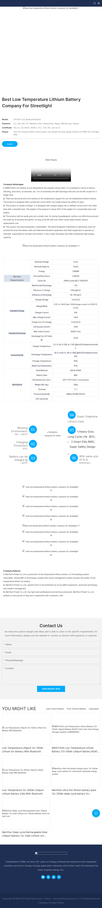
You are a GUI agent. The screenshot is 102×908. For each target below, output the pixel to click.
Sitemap (43, 902)
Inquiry (10, 144)
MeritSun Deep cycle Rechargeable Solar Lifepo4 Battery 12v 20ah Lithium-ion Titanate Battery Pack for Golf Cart (25, 834)
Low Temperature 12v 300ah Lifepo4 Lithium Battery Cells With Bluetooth (23, 792)
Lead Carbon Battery (55, 709)
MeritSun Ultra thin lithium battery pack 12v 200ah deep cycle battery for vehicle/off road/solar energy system (74, 792)
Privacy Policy (57, 902)
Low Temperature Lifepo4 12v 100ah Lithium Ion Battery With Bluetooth (22, 749)
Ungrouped (94, 709)
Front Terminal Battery (76, 709)
